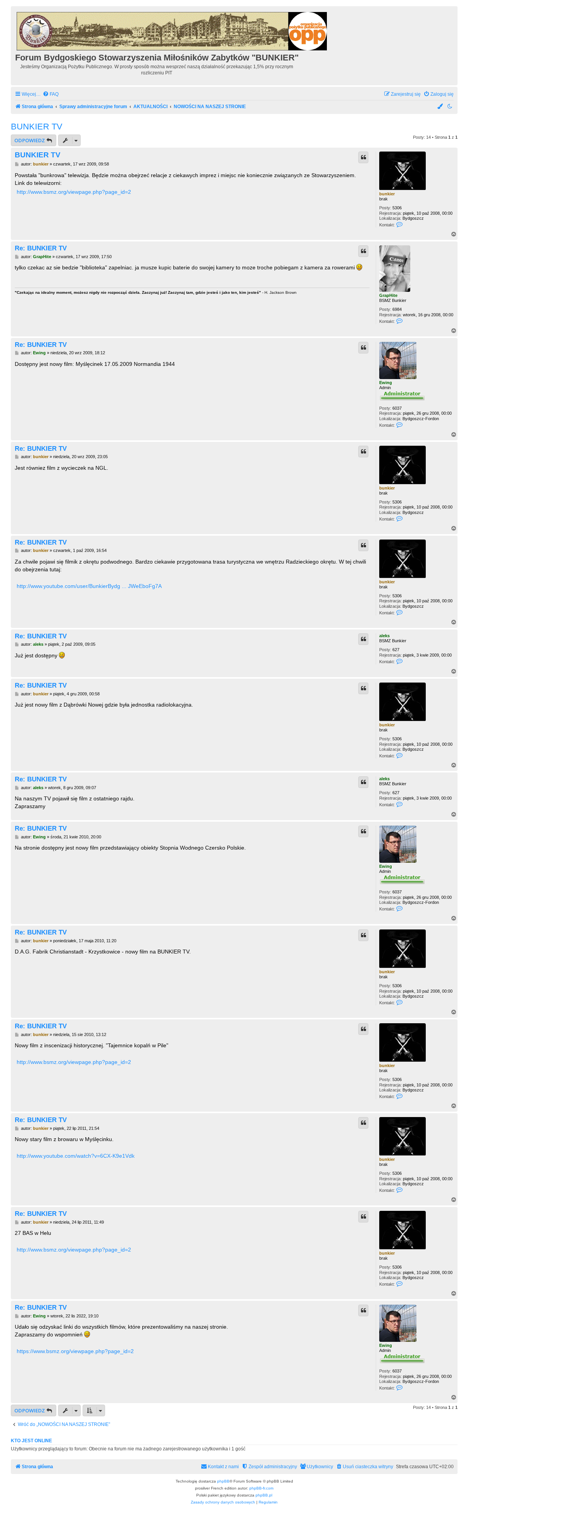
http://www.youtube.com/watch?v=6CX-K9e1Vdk (76, 1156)
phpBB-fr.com (261, 1488)
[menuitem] (51, 94)
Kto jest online (31, 1440)
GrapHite (388, 295)
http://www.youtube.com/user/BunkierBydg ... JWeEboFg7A (89, 586)
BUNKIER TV (36, 126)
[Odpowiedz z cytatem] (363, 157)
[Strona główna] (172, 30)
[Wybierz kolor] (440, 107)
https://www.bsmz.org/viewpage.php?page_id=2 (75, 1351)
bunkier (387, 193)
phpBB (223, 1481)
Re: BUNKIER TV (41, 248)
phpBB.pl (264, 1495)
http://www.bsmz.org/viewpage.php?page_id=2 (74, 192)
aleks (384, 635)
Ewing (385, 382)
